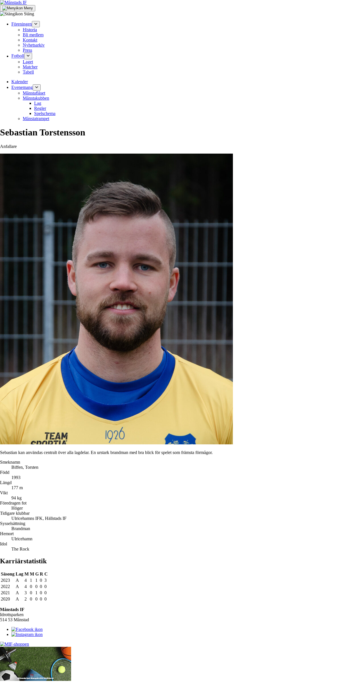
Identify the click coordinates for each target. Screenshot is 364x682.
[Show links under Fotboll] (28, 56)
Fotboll (17, 56)
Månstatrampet (36, 118)
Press (27, 50)
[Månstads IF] (13, 2)
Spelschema (44, 113)
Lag (37, 103)
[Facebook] (27, 629)
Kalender (19, 81)
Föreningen (21, 24)
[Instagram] (27, 634)
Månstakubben (36, 98)
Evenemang (22, 87)
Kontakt (30, 39)
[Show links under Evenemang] (37, 87)
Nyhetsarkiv (34, 45)
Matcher (30, 66)
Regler (40, 108)
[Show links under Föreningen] (36, 24)
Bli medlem (33, 34)
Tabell (28, 72)
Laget (28, 61)
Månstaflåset (34, 93)
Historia (30, 29)
